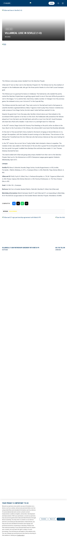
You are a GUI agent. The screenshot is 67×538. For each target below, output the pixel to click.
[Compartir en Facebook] (14, 203)
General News (9, 29)
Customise (43, 519)
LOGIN (51, 3)
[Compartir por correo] (26, 203)
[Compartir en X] (18, 203)
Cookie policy (20, 535)
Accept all (61, 519)
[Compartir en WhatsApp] (22, 203)
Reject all (52, 519)
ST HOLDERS (7, 3)
